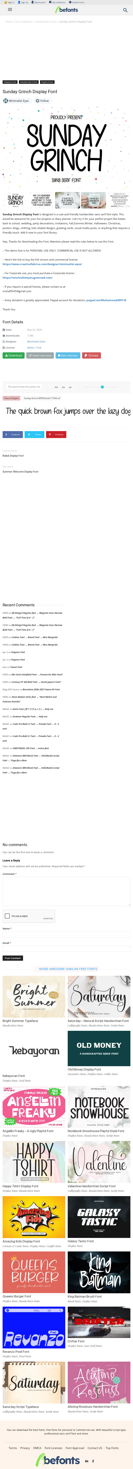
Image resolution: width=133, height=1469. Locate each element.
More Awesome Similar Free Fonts (68, 969)
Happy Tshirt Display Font (20, 1186)
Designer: (11, 341)
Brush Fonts (74, 1301)
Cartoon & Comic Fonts (16, 1246)
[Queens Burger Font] (34, 1272)
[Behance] (86, 1461)
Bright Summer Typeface (20, 1021)
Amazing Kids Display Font (21, 1241)
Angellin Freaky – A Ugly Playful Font (28, 1131)
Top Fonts (112, 1448)
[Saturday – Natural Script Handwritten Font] (99, 996)
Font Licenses (53, 1448)
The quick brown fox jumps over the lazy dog (68, 411)
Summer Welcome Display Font (20, 471)
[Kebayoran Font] (34, 1051)
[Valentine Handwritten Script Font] (99, 1161)
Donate (93, 355)
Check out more (41, 355)
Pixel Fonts (25, 1356)
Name (7, 928)
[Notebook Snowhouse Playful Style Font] (99, 1106)
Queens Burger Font (17, 1296)
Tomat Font (16, 667)
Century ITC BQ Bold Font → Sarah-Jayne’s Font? (36, 681)
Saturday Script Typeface (21, 1407)
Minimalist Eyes (36, 341)
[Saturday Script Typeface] (34, 1382)
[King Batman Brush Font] (99, 1272)
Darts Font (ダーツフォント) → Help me (33, 709)
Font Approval (75, 1448)
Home (8, 21)
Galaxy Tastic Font (81, 1241)
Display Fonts (10, 82)
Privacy (25, 1448)
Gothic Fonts (111, 1074)
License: (10, 347)
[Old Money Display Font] (99, 1048)
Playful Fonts (47, 82)
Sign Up (22, 2)
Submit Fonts (78, 2)
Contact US (95, 1448)
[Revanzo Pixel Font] (34, 1327)
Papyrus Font (18, 652)
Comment (10, 874)
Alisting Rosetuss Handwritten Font (93, 1406)
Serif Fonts (25, 1080)
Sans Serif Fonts (93, 1346)
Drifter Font (76, 1341)
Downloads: (13, 335)
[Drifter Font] (99, 1322)
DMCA (37, 1448)
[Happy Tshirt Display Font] (34, 1161)
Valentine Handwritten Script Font (92, 1186)
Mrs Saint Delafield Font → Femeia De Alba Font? (37, 674)
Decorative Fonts (77, 1074)
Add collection (69, 355)
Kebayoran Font (14, 1076)
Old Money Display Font (84, 1069)
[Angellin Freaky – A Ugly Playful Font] (34, 1106)
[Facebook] (93, 1461)
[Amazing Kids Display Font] (34, 1216)
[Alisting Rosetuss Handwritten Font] (99, 1382)
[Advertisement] (66, 51)
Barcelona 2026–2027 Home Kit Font (41, 689)
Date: (9, 329)
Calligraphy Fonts (77, 1025)
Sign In (9, 2)
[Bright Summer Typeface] (34, 996)
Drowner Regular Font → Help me (30, 716)
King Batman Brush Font (85, 1296)
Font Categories (24, 21)
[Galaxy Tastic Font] (99, 1216)
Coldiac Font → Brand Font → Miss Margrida (35, 637)
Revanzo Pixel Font (16, 1351)
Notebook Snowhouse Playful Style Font (96, 1131)
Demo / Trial (34, 347)
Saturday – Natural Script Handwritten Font (98, 1021)
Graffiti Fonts (53, 1246)
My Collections (58, 2)
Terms (13, 1448)
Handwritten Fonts (46, 21)
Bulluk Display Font (13, 455)
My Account (40, 2)
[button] (125, 11)
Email (7, 943)
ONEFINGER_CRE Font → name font (31, 748)
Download (15, 355)
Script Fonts (117, 1025)
